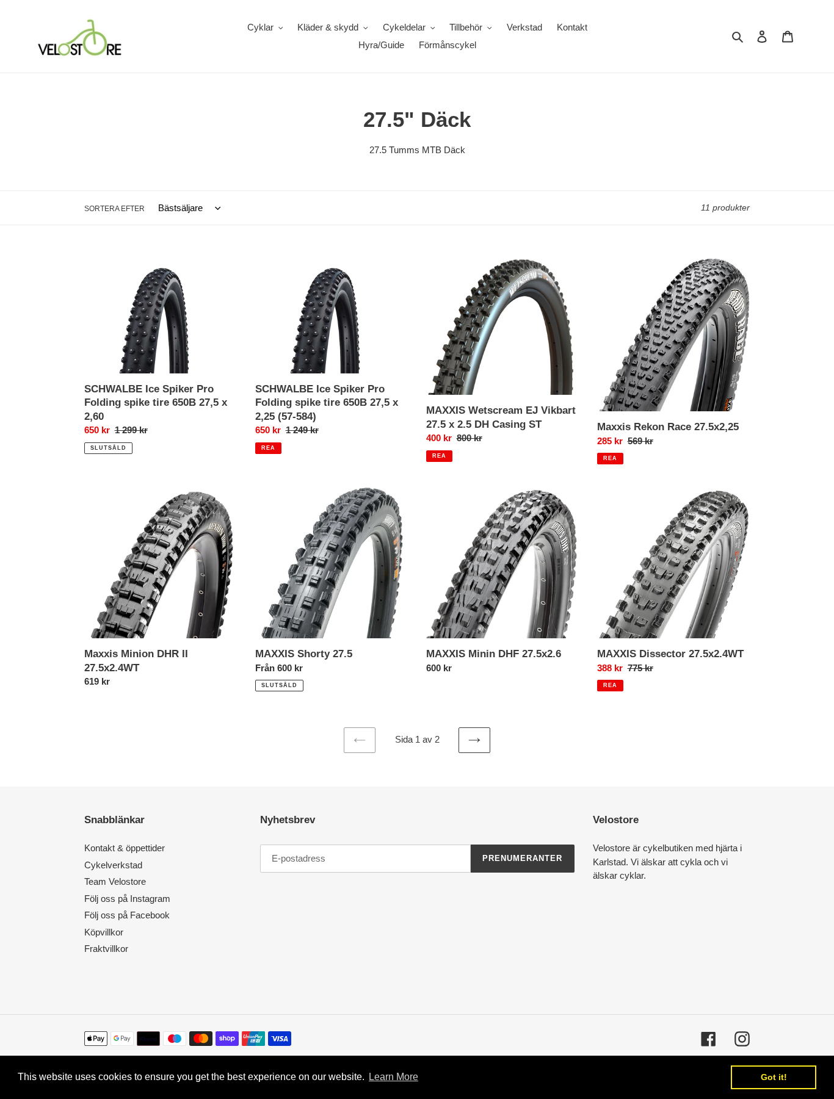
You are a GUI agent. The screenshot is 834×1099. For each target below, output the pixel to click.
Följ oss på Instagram (127, 898)
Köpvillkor (103, 932)
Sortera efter (114, 208)
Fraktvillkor (106, 948)
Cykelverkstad (113, 865)
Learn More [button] (393, 1077)
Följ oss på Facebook (127, 915)
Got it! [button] (774, 1077)
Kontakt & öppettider (124, 848)
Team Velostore (115, 881)
